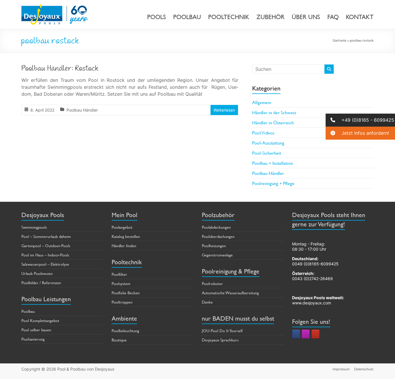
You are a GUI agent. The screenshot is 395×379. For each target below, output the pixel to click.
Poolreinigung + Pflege (273, 183)
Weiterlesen (224, 110)
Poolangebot (122, 227)
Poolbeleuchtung (125, 331)
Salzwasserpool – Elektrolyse (45, 264)
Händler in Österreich (273, 122)
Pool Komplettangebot (40, 320)
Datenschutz (364, 369)
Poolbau (28, 311)
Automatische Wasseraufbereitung (230, 293)
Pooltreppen (122, 302)
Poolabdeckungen (216, 227)
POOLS (156, 17)
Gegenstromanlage (217, 255)
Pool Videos (263, 132)
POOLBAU (187, 17)
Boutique (119, 340)
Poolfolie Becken (126, 293)
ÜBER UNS (306, 17)
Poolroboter (212, 283)
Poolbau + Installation (272, 163)
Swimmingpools (34, 227)
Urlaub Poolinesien (37, 273)
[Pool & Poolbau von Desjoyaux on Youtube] (315, 334)
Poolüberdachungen (218, 236)
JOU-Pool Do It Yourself (222, 331)
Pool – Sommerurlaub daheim (46, 236)
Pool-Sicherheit (266, 152)
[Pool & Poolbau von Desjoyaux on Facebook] (296, 334)
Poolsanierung (33, 339)
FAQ (333, 17)
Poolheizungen (214, 246)
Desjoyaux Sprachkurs (220, 340)
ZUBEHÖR (270, 17)
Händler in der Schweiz (274, 112)
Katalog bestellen (126, 236)
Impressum (341, 369)
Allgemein (261, 102)
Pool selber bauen (36, 330)
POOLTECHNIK (228, 17)
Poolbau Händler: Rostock (60, 69)
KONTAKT (360, 17)
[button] (360, 120)
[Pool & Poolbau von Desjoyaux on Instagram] (306, 334)
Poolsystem (121, 283)
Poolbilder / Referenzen (41, 283)
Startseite (339, 40)
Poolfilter (119, 274)
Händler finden (124, 246)
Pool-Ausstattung (268, 142)
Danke (207, 302)
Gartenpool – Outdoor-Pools (45, 246)
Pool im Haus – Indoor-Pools (45, 255)
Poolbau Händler (82, 110)
